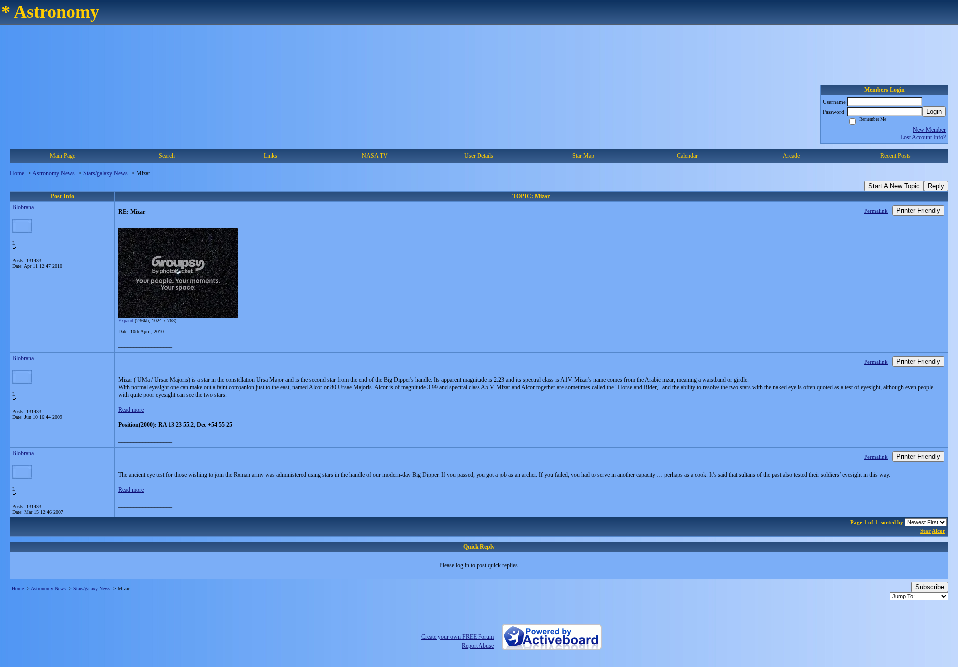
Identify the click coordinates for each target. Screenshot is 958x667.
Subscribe (929, 587)
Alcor (938, 531)
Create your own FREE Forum (457, 636)
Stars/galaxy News (105, 173)
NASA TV (375, 155)
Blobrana (23, 207)
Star (925, 531)
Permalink (876, 211)
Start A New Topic (894, 186)
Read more (131, 409)
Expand (125, 320)
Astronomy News (53, 173)
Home (17, 173)
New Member (929, 129)
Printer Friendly (918, 210)
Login (934, 111)
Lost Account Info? (923, 137)
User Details (478, 155)
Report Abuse (478, 645)
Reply (936, 186)
